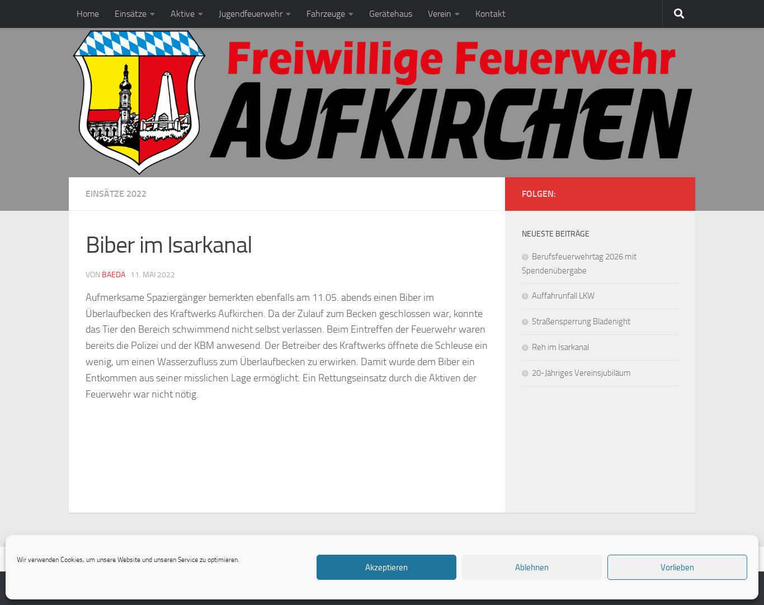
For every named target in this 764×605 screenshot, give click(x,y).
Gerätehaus (390, 13)
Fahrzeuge (325, 13)
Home (88, 13)
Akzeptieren (386, 568)
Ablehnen (532, 568)
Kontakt (490, 13)
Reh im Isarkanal (560, 347)
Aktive (183, 13)
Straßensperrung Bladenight (581, 321)
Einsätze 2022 (116, 193)
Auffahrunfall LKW (563, 296)
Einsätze (131, 13)
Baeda (113, 275)
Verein (439, 13)
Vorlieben (677, 568)
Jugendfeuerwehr (250, 13)
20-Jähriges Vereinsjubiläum (581, 373)
